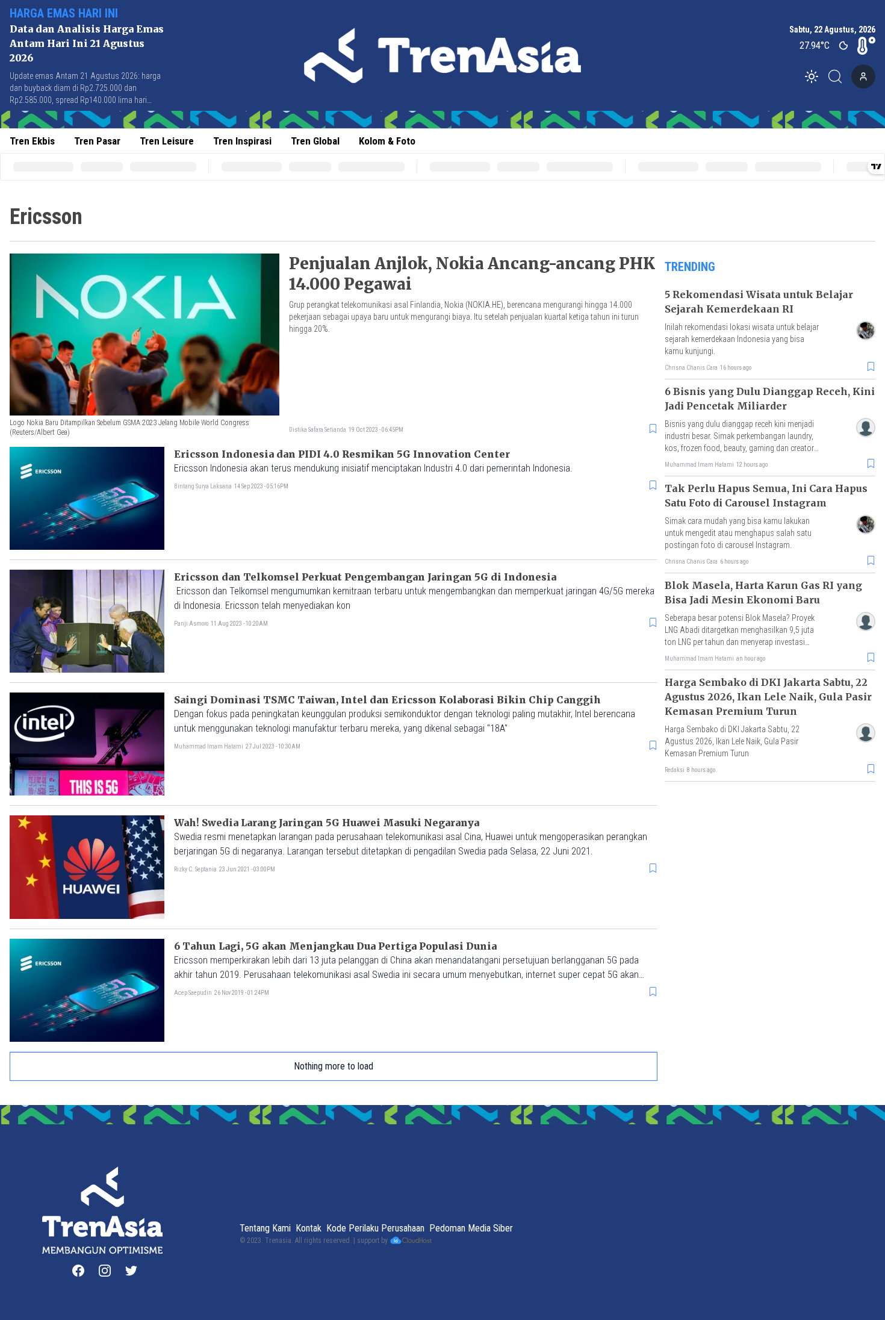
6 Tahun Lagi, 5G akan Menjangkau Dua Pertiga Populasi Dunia (335, 946)
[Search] (838, 76)
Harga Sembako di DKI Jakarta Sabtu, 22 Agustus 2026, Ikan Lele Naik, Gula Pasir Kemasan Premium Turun (768, 696)
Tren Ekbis (32, 141)
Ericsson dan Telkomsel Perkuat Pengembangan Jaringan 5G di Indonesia (365, 577)
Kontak (308, 1228)
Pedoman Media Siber (471, 1228)
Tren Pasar (97, 141)
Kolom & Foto (387, 141)
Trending (690, 267)
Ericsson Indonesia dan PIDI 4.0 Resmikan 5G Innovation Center (342, 454)
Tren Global (315, 141)
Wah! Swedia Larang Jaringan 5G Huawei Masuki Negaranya (326, 823)
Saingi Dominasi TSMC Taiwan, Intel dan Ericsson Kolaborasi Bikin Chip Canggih (387, 700)
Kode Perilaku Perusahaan (375, 1228)
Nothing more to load (333, 1066)
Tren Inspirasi (242, 141)
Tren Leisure (167, 141)
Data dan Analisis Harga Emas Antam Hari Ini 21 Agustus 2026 (87, 43)
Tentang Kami (265, 1228)
